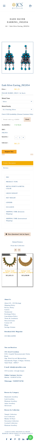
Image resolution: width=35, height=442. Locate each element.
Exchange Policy (10, 314)
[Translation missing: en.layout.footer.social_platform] (7, 439)
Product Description (9, 163)
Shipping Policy (9, 305)
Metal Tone (6, 98)
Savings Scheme (9, 327)
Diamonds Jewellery (11, 397)
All (6, 26)
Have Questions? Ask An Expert (18, 234)
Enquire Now (9, 151)
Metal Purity (6, 106)
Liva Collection (9, 416)
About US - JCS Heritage (12, 303)
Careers (7, 309)
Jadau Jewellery (9, 403)
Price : (4, 89)
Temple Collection (10, 414)
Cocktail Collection (10, 423)
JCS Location (8, 371)
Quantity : (5, 136)
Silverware (8, 405)
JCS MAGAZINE (10, 336)
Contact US (8, 323)
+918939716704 (15, 377)
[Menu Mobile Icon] (4, 6)
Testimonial (8, 312)
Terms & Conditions (11, 318)
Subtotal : (5, 143)
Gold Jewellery (9, 399)
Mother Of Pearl (9, 419)
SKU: (4, 129)
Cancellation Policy (11, 316)
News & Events (9, 320)
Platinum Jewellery (10, 401)
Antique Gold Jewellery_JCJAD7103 (9, 271)
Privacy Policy (9, 307)
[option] (17, 57)
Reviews (5, 168)
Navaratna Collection (11, 421)
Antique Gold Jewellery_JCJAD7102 (25, 271)
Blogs (6, 325)
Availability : (6, 125)
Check (27, 119)
